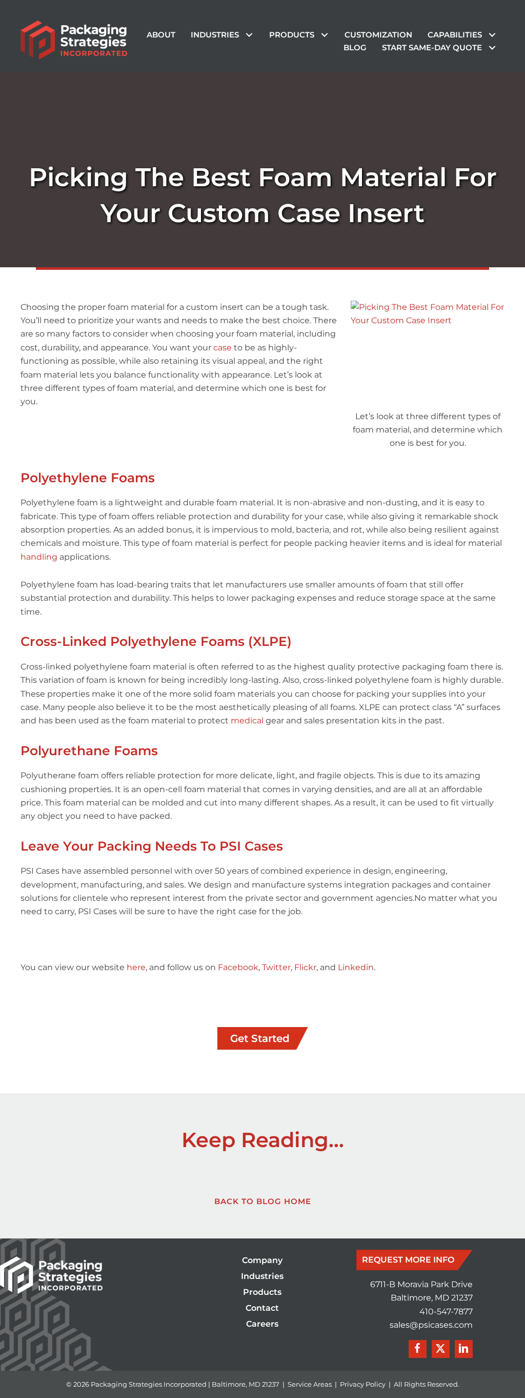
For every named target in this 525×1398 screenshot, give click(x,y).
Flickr (305, 967)
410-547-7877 (446, 1311)
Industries (262, 1276)
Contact (262, 1308)
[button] (248, 35)
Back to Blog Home (262, 1201)
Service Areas (310, 1384)
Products (262, 1292)
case (223, 347)
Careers (262, 1324)
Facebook (238, 967)
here (136, 967)
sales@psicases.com (431, 1325)
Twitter (276, 967)
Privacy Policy (363, 1384)
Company (262, 1260)
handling (40, 557)
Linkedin (356, 967)
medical (248, 720)
